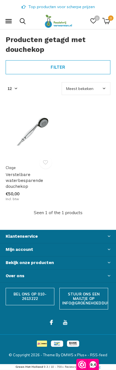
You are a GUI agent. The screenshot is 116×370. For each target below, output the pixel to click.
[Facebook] (51, 322)
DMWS (67, 355)
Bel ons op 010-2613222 (30, 296)
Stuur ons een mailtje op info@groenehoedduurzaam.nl (85, 298)
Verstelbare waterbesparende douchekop (24, 180)
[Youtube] (65, 322)
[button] (8, 21)
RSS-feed (98, 355)
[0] (106, 21)
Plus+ (82, 355)
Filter (58, 67)
